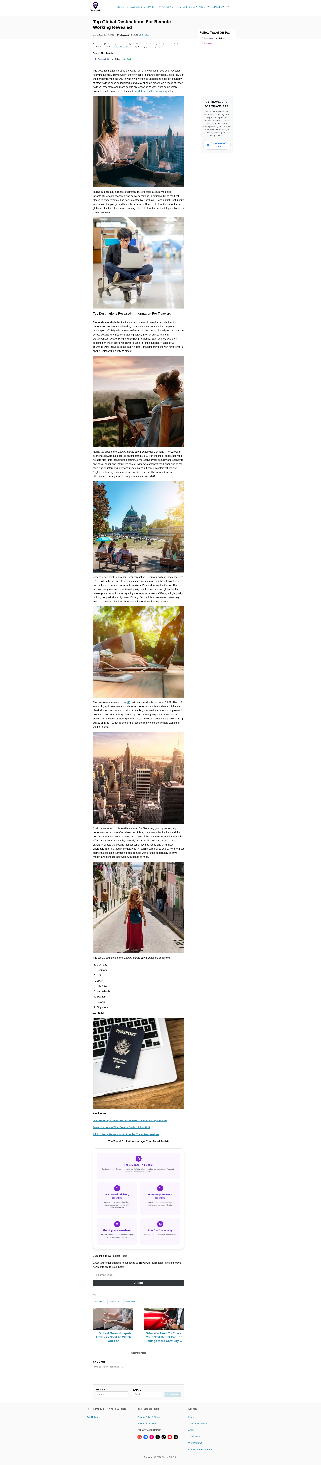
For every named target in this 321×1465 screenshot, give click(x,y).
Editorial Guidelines (147, 1423)
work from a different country (151, 91)
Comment (99, 1362)
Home (191, 1417)
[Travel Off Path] (98, 7)
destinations (99, 1301)
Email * (138, 1390)
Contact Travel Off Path (200, 1449)
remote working (130, 1301)
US (128, 702)
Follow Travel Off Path (218, 144)
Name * (100, 1389)
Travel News (194, 1436)
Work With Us (195, 1443)
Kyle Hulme (144, 35)
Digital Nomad (114, 1301)
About (191, 1430)
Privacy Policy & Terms (148, 1417)
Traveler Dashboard (198, 1423)
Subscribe (138, 1283)
